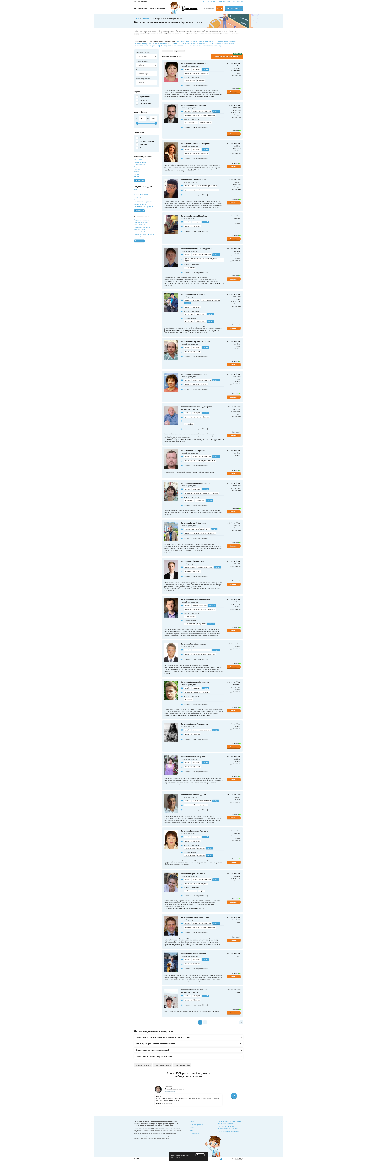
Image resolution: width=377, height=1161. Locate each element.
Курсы (192, 1127)
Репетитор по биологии (163, 1065)
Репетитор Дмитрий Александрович (196, 249)
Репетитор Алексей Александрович (195, 599)
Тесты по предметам (197, 1125)
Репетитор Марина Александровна (195, 483)
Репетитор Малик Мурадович (193, 795)
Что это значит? (175, 1157)
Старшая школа (139, 164)
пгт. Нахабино (139, 237)
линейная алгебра (141, 43)
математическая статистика (203, 43)
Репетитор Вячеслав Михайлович (195, 216)
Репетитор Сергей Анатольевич (194, 644)
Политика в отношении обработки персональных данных (229, 1123)
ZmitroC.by (238, 1159)
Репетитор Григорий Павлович (194, 954)
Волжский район (139, 225)
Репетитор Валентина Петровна (194, 990)
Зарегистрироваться (234, 8)
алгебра (179, 41)
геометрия (207, 41)
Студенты (137, 167)
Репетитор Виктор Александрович (195, 341)
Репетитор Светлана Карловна (193, 756)
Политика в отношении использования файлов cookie (228, 1127)
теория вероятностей (201, 46)
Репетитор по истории (143, 1065)
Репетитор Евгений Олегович (193, 523)
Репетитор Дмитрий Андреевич (194, 724)
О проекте (211, 1)
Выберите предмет (142, 52)
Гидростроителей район (142, 227)
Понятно (200, 1155)
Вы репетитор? (209, 8)
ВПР (184, 41)
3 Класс (136, 176)
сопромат (188, 46)
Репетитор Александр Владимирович (196, 407)
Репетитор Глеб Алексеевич (192, 561)
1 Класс (136, 172)
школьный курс (216, 46)
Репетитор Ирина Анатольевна (194, 374)
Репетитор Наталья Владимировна (195, 143)
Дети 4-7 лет (138, 160)
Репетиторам (194, 1133)
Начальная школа (140, 162)
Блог (203, 1)
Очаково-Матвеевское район (144, 234)
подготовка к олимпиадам (174, 46)
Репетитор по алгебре (182, 1065)
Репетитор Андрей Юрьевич (193, 294)
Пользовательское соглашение (228, 1131)
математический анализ (224, 43)
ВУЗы (192, 1122)
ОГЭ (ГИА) (159, 46)
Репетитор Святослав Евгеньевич (195, 682)
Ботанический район (141, 222)
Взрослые (137, 169)
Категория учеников (143, 79)
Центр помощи (238, 1)
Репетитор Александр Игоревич (194, 105)
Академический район (141, 220)
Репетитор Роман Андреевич (193, 450)
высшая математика (194, 41)
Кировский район (140, 229)
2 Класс (136, 174)
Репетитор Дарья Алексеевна (193, 874)
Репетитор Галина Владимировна (195, 63)
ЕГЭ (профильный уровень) (225, 41)
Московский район (140, 232)
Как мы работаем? (224, 1)
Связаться (233, 92)
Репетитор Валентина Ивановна (194, 831)
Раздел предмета (142, 61)
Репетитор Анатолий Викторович (195, 917)
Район (138, 70)
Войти (219, 8)
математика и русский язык (181, 43)
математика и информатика (159, 43)
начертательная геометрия (144, 46)
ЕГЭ (212, 41)
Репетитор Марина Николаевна (194, 180)
